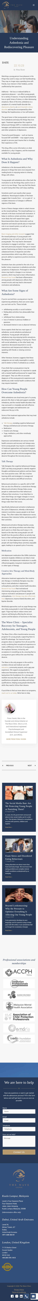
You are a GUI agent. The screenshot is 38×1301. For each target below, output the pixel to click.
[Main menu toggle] (33, 5)
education (5, 667)
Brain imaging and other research (13, 234)
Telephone (6, 1126)
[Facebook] (12, 1296)
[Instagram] (16, 1296)
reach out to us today (9, 693)
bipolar (12, 107)
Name (5, 1108)
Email (5, 1117)
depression (5, 107)
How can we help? (9, 1134)
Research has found (9, 277)
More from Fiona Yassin (16, 739)
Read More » (8, 827)
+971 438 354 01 (8, 1235)
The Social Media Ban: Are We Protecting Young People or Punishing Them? (18, 806)
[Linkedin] (21, 1296)
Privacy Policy (19, 1290)
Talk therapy (8, 423)
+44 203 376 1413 (9, 1258)
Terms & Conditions (19, 1292)
